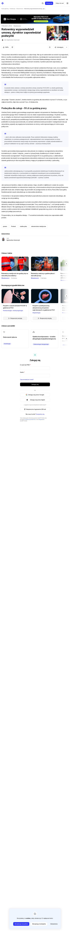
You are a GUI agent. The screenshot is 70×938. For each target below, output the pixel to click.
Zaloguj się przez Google (36, 394)
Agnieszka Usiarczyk (13, 240)
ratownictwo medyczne (38, 226)
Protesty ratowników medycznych (12, 202)
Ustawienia (54, 924)
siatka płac (23, 226)
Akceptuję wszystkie (21, 924)
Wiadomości (17, 26)
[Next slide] (66, 263)
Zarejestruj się (40, 414)
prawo (5, 226)
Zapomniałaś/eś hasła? (27, 379)
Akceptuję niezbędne (39, 924)
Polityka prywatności (30, 419)
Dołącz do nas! (60, 3)
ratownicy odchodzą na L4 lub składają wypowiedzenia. (36, 70)
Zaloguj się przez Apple (37, 400)
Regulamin (41, 419)
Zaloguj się (49, 3)
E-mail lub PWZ (25, 365)
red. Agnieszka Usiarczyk (12, 40)
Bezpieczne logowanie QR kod (36, 409)
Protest (13, 226)
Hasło (22, 372)
